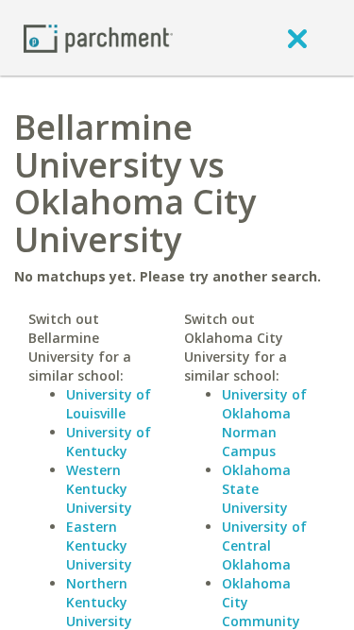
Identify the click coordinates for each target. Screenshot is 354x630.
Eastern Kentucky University (99, 545)
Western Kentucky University (99, 489)
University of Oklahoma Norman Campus (264, 422)
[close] (297, 37)
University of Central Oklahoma (264, 545)
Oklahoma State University (256, 489)
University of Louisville (108, 403)
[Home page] (98, 37)
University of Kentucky (108, 441)
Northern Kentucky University (99, 602)
